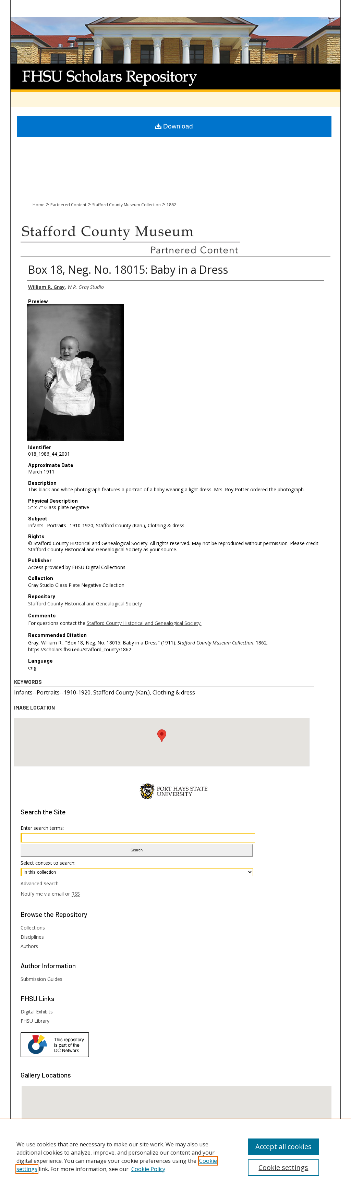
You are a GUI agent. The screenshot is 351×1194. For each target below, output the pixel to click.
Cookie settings (283, 1167)
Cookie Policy (148, 1169)
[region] (175, 1156)
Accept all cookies (283, 1146)
